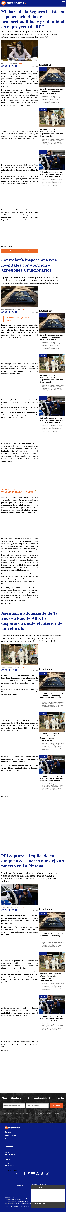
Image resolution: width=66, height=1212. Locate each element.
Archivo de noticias (9, 1165)
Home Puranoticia (9, 1163)
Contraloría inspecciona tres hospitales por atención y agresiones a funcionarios (51, 91)
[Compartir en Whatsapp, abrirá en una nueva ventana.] (13, 66)
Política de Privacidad (10, 1154)
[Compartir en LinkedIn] (16, 66)
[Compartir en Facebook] (10, 66)
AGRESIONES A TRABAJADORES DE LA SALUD (19, 319)
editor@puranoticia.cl (10, 1135)
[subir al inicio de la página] (35, 491)
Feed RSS (7, 1152)
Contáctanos (8, 1137)
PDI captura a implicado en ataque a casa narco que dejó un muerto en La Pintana (51, 174)
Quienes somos (9, 1150)
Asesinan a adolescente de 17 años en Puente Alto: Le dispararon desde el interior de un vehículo (51, 132)
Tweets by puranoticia (12, 1171)
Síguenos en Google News (12, 1138)
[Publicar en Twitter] (6, 66)
